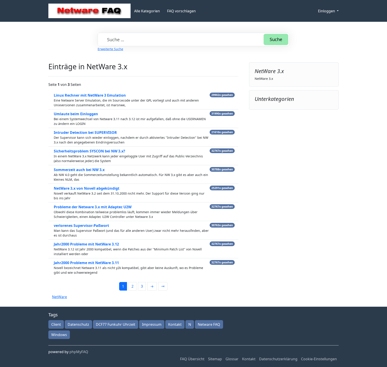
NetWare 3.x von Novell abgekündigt (86, 188)
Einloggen (327, 11)
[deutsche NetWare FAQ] (89, 11)
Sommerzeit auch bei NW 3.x (79, 169)
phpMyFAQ (78, 351)
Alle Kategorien (147, 11)
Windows (59, 334)
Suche (276, 39)
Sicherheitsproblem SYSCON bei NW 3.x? (89, 151)
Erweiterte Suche (110, 49)
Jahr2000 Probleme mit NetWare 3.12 (86, 244)
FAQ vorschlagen (181, 11)
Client (56, 324)
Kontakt (175, 324)
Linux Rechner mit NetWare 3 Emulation (90, 95)
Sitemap (215, 358)
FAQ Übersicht (192, 358)
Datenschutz (78, 324)
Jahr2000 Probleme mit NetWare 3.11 (86, 262)
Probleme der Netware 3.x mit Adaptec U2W (92, 206)
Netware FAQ (209, 324)
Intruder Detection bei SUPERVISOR (85, 132)
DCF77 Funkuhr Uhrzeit (115, 324)
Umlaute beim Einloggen (76, 113)
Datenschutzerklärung (278, 358)
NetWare (59, 296)
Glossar (232, 358)
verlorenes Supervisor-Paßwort (81, 225)
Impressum (151, 324)
